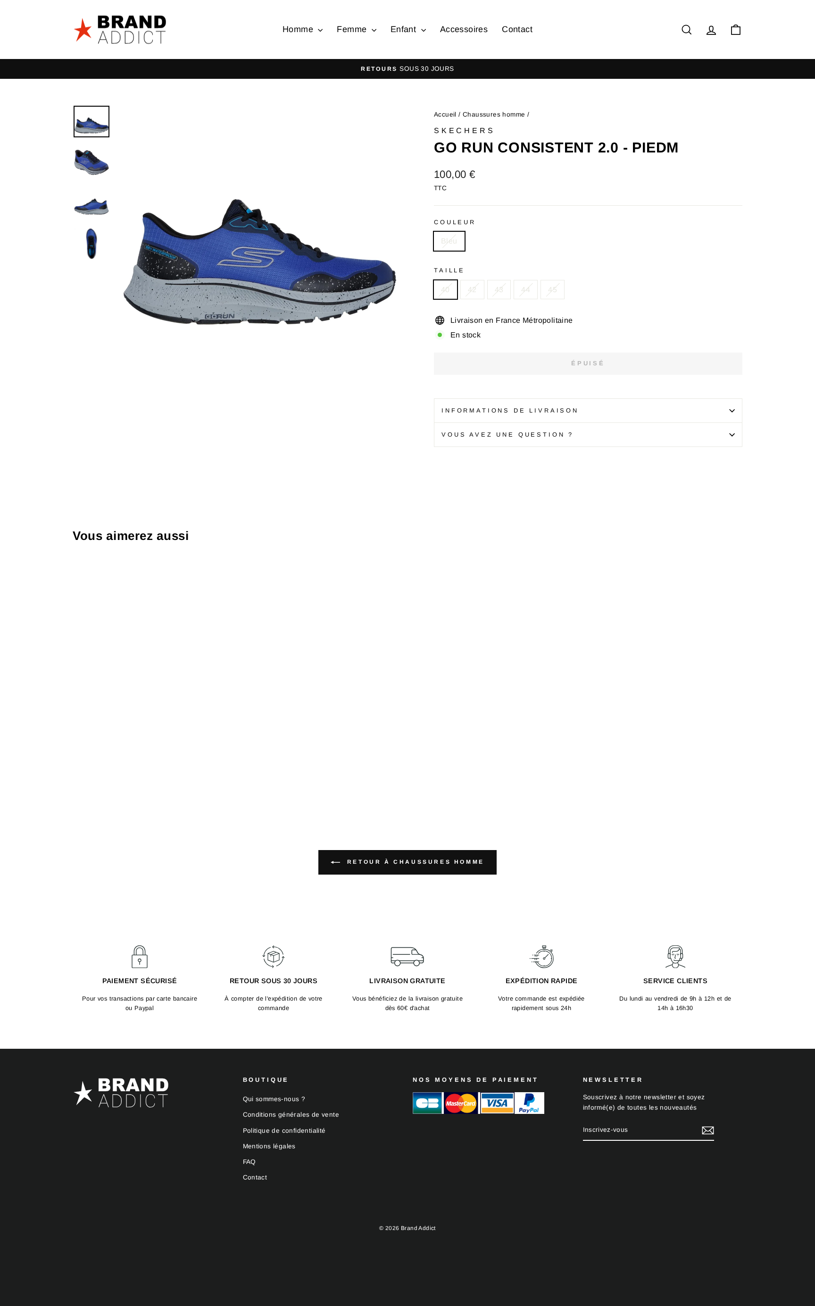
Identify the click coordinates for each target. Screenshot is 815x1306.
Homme (299, 29)
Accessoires (464, 29)
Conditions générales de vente (291, 1114)
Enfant (405, 29)
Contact (517, 29)
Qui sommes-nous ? (274, 1099)
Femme (353, 29)
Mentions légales (269, 1146)
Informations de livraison (510, 410)
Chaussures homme (494, 114)
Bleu (449, 241)
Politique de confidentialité (284, 1130)
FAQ (249, 1161)
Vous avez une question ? (507, 434)
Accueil (445, 114)
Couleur (455, 222)
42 (472, 290)
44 (525, 290)
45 (552, 290)
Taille (449, 270)
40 (445, 290)
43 (499, 290)
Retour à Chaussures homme (414, 862)
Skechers (464, 130)
